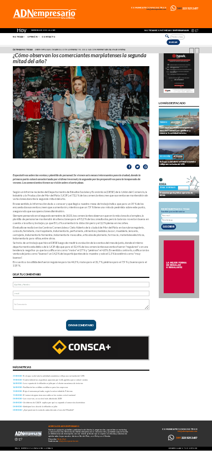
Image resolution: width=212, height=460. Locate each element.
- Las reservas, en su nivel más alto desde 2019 (37, 398)
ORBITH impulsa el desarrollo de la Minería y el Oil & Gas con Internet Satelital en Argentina (80, 50)
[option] (106, 50)
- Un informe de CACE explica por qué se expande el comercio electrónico (49, 402)
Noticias (18, 37)
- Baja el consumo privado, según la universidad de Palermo (42, 391)
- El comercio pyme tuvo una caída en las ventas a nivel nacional (44, 395)
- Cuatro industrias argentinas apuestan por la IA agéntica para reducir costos (50, 380)
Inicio (17, 448)
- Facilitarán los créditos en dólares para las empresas (40, 387)
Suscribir (169, 226)
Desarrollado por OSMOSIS (183, 448)
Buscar (173, 42)
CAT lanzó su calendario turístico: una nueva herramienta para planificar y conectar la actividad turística (176, 130)
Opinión (32, 37)
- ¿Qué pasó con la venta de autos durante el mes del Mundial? (43, 410)
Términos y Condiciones (32, 448)
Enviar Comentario (81, 325)
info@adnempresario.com (156, 9)
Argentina (175, 122)
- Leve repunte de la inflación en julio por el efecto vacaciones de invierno (48, 383)
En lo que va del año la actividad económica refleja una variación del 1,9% (178, 163)
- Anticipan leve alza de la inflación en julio (35, 406)
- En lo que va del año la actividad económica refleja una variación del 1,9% (48, 376)
